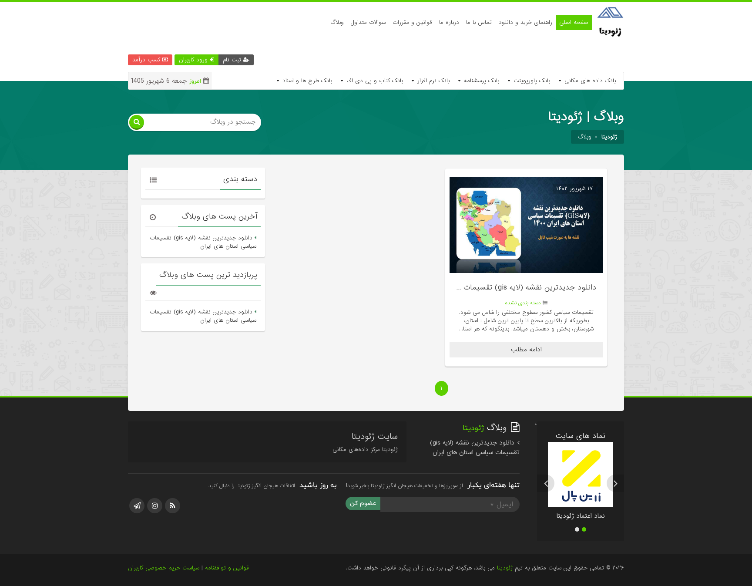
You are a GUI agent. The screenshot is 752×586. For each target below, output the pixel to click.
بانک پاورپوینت (530, 81)
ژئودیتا (505, 568)
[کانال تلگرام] (136, 505)
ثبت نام (233, 60)
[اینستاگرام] (154, 505)
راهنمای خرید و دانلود (525, 22)
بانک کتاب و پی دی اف (373, 81)
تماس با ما (479, 22)
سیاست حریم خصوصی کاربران (163, 568)
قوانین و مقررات (412, 22)
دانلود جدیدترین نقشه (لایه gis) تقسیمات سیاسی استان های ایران (490, 287)
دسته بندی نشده (523, 303)
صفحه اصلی (573, 22)
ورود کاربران (194, 60)
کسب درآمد (147, 60)
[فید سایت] (172, 505)
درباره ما (449, 22)
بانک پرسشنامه (480, 81)
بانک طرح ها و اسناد (306, 81)
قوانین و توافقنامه (227, 568)
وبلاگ (337, 22)
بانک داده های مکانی (589, 81)
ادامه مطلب (526, 349)
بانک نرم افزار (432, 81)
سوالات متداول (368, 22)
